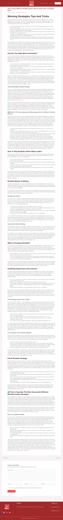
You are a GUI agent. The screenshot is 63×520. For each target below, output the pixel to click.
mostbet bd (16, 61)
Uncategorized (19, 12)
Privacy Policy (39, 518)
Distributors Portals (44, 3)
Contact (52, 3)
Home (9, 3)
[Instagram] (7, 512)
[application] (19, 3)
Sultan (12, 3)
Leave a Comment (11, 12)
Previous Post (5, 457)
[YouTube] (10, 512)
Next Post (58, 457)
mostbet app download (18, 99)
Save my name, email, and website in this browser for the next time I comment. (25, 487)
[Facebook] (4, 512)
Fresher (17, 3)
